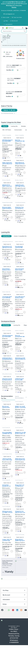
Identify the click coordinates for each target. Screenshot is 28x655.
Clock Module (18, 202)
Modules (23, 126)
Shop (6, 20)
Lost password (8, 24)
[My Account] (23, 28)
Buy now (21, 175)
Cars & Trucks (5, 401)
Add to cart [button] (24, 172)
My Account (15, 20)
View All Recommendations (19, 397)
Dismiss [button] (14, 7)
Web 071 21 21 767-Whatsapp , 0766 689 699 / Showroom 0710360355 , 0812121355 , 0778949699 (13, 9)
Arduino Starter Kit (19, 241)
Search (24, 31)
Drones (10, 453)
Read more (11, 174)
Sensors (4, 157)
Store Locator (6, 17)
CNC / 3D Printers (6, 129)
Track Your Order (17, 17)
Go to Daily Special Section (7, 113)
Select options (11, 153)
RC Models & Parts (19, 402)
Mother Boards (5, 353)
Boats (16, 534)
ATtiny (3, 373)
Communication (18, 129)
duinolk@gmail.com (9, 14)
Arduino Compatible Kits (20, 236)
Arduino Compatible (6, 135)
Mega (25, 325)
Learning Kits (14, 126)
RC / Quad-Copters (6, 402)
